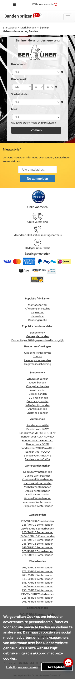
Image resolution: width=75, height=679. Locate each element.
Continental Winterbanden (37, 479)
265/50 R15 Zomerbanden (37, 543)
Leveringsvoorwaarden (37, 360)
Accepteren (57, 667)
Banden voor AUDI (38, 425)
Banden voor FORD (37, 444)
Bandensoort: (19, 64)
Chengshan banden (37, 386)
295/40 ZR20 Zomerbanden (37, 521)
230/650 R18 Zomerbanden (37, 528)
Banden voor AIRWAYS (37, 455)
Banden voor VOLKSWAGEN (37, 448)
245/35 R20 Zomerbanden (37, 547)
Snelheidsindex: (20, 94)
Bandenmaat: (19, 79)
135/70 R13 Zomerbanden (37, 524)
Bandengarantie (37, 320)
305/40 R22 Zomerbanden (37, 551)
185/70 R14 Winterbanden (37, 582)
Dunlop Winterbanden (38, 475)
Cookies (33, 617)
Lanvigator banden (37, 378)
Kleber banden (37, 382)
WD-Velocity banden (38, 405)
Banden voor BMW (37, 429)
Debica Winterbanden (37, 490)
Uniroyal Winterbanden (37, 498)
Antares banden (37, 409)
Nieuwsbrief (37, 316)
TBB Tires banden (37, 397)
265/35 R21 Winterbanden (37, 575)
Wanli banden (37, 390)
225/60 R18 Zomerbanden (37, 555)
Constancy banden (37, 401)
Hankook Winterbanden (38, 483)
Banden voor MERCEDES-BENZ (37, 433)
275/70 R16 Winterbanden (37, 571)
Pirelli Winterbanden (37, 494)
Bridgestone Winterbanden (37, 506)
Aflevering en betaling (37, 308)
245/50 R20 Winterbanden (37, 579)
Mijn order (37, 312)
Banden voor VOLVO (37, 451)
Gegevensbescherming (37, 364)
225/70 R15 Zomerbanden (37, 532)
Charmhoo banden (37, 412)
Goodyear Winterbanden (37, 472)
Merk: (14, 109)
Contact (37, 356)
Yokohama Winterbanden (37, 502)
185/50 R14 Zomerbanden (37, 539)
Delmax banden (37, 393)
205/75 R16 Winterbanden (37, 601)
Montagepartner (37, 305)
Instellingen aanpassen (22, 667)
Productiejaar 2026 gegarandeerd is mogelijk (37, 340)
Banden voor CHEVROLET (37, 440)
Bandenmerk (37, 332)
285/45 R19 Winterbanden (37, 586)
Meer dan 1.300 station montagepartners (37, 235)
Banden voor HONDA (37, 459)
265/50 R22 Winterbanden (37, 567)
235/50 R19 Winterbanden (37, 590)
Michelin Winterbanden (37, 487)
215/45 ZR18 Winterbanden (37, 594)
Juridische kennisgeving (37, 352)
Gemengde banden (37, 336)
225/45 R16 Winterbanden (37, 597)
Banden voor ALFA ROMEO (37, 436)
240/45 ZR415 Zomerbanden (37, 536)
